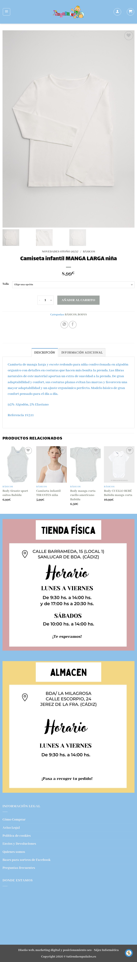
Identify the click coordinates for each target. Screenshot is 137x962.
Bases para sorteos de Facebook (26, 860)
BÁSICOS (89, 251)
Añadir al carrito (78, 300)
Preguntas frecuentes (19, 868)
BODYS (82, 314)
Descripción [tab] (44, 352)
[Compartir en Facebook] (73, 325)
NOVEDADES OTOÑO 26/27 (60, 251)
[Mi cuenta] (117, 11)
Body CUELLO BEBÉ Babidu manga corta (118, 493)
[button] (6, 11)
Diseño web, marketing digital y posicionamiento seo (55, 950)
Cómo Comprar (14, 819)
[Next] (134, 479)
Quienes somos (14, 852)
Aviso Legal (11, 828)
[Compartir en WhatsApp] (64, 325)
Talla (6, 284)
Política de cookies (17, 836)
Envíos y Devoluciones (19, 844)
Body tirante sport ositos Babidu (15, 493)
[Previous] (2, 479)
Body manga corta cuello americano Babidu (83, 495)
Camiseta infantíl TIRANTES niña (48, 493)
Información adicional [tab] (82, 352)
